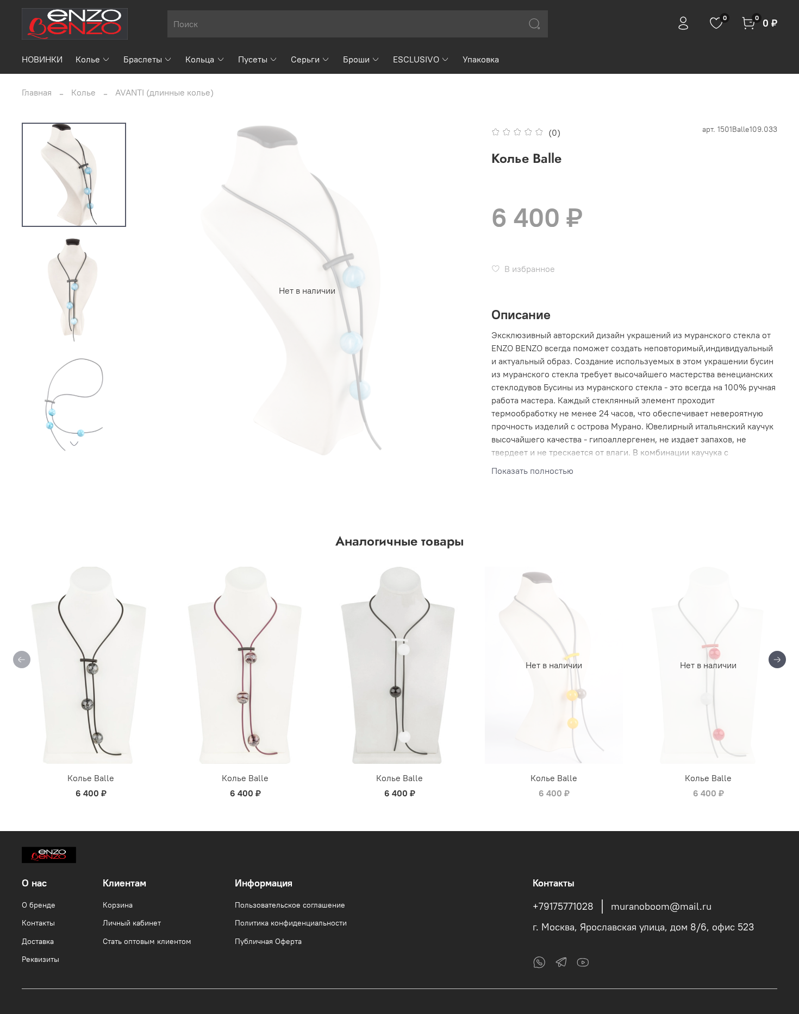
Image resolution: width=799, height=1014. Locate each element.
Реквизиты (40, 959)
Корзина (118, 905)
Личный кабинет (132, 923)
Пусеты (252, 59)
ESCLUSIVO (416, 59)
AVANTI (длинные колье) (164, 92)
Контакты (38, 923)
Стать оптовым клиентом (147, 941)
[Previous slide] (161, 290)
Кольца (199, 59)
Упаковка (481, 59)
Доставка (38, 941)
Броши (356, 59)
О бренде (38, 905)
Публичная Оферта (268, 941)
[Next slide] (74, 443)
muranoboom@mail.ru (661, 906)
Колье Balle (90, 777)
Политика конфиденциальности (291, 923)
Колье (88, 59)
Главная (37, 92)
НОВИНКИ (42, 59)
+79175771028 (563, 906)
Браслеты (142, 59)
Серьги (305, 59)
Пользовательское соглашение (290, 905)
